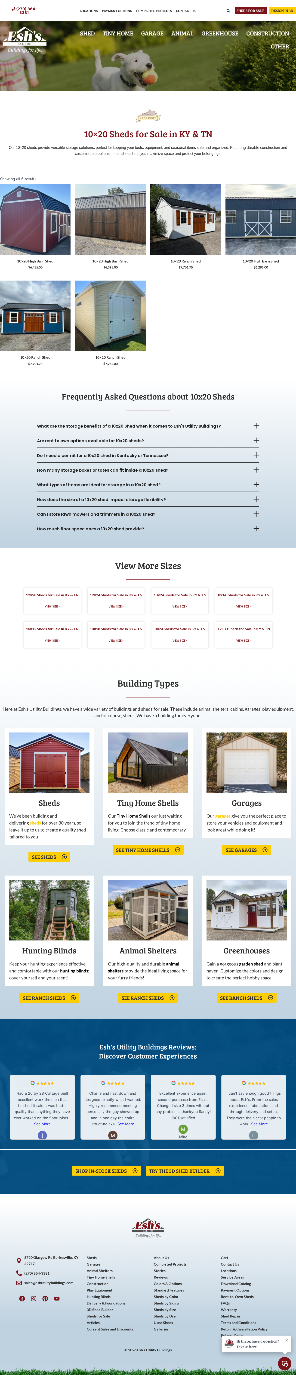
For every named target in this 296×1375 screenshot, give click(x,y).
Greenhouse (219, 33)
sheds (35, 822)
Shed (87, 33)
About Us (161, 1257)
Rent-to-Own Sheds (237, 1296)
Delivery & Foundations (106, 1303)
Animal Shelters (100, 1270)
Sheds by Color (166, 1296)
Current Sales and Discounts (110, 1329)
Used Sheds (163, 1322)
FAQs (225, 1303)
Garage (152, 33)
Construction (267, 33)
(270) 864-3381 (26, 10)
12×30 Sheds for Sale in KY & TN (243, 629)
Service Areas (232, 1277)
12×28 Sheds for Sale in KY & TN (52, 595)
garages (223, 816)
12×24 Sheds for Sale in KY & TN (116, 595)
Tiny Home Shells (101, 1277)
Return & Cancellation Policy (244, 1329)
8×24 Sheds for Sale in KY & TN (180, 629)
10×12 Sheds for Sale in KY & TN (52, 629)
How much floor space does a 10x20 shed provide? (90, 529)
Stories (160, 1270)
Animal (182, 33)
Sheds (92, 1257)
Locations (89, 10)
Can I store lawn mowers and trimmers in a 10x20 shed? (96, 514)
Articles (93, 1322)
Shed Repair (231, 1316)
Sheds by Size (165, 1309)
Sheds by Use (165, 1316)
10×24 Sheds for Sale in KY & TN (180, 595)
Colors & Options (168, 1283)
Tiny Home (118, 33)
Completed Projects (154, 10)
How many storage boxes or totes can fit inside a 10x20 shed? (102, 470)
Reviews (161, 1277)
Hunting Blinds (99, 1296)
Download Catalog (236, 1283)
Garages (93, 1264)
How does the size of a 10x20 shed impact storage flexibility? (101, 499)
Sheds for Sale (98, 1316)
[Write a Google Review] (33, 1083)
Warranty (229, 1309)
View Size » (52, 606)
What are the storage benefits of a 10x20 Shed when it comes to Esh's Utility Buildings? (129, 426)
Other (280, 46)
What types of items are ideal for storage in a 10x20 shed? (98, 485)
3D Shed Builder (100, 1309)
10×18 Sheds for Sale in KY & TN (116, 629)
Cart (224, 1257)
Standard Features (169, 1290)
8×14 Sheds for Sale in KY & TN (243, 595)
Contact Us (186, 10)
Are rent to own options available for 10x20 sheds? (90, 441)
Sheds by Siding (166, 1303)
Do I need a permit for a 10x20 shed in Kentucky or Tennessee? (102, 455)
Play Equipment (99, 1290)
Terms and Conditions (238, 1322)
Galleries (161, 1329)
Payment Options (117, 10)
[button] (148, 426)
